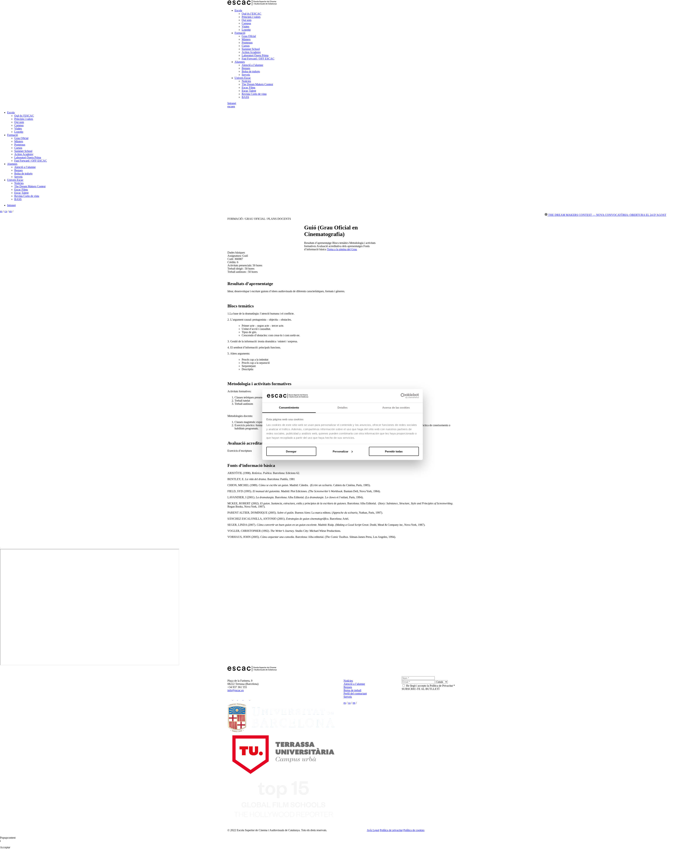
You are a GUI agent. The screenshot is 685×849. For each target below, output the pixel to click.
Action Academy (251, 52)
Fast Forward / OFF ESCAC (258, 58)
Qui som (246, 20)
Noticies (246, 81)
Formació (240, 32)
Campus (246, 23)
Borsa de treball (352, 690)
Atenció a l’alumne (252, 65)
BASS (245, 97)
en (233, 106)
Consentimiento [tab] (289, 407)
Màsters (246, 39)
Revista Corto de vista (254, 93)
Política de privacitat (391, 830)
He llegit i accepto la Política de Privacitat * (430, 685)
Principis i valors (251, 16)
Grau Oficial (249, 36)
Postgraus (247, 42)
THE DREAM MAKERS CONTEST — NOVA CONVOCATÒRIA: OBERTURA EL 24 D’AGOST (573, 214)
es (228, 106)
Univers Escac (243, 77)
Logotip (246, 29)
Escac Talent (249, 90)
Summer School (251, 48)
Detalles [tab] (343, 407)
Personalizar (340, 451)
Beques (246, 68)
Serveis (246, 74)
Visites (245, 26)
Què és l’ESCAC (251, 13)
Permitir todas (394, 451)
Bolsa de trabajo (251, 71)
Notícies (348, 680)
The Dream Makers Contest (257, 84)
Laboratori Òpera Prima (255, 55)
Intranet (231, 103)
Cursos (246, 45)
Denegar (291, 451)
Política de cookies (413, 830)
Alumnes (240, 61)
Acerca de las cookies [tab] (396, 407)
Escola (238, 10)
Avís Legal (373, 830)
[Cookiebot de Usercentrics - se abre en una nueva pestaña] (403, 396)
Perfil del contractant (355, 693)
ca (231, 106)
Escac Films (248, 87)
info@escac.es (235, 690)
